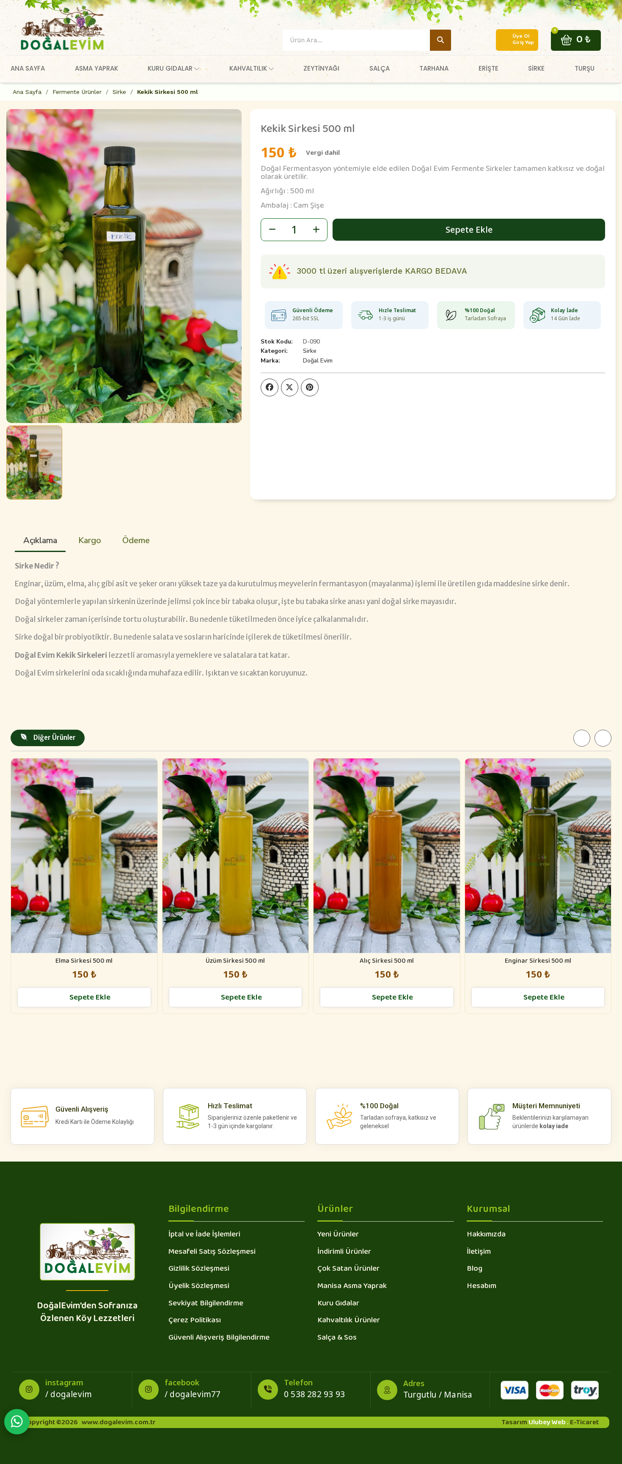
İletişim (479, 1252)
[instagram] (29, 1389)
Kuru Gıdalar (338, 1304)
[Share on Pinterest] (310, 387)
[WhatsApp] (17, 1421)
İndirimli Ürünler (344, 1252)
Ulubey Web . (548, 1422)
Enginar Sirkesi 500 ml (538, 961)
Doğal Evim (318, 361)
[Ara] (440, 40)
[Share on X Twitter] (290, 387)
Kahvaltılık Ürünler (348, 1321)
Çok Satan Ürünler (348, 1269)
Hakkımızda (486, 1235)
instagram (64, 1382)
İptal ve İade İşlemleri (204, 1235)
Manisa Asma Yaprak (352, 1287)
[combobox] (350, 40)
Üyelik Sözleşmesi (198, 1287)
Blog (474, 1269)
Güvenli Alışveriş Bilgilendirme (219, 1338)
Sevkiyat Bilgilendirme (205, 1304)
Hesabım (481, 1287)
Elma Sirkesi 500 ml (84, 961)
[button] (575, 40)
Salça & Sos (337, 1338)
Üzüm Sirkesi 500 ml (235, 961)
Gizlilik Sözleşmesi (198, 1269)
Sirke (310, 351)
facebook (182, 1382)
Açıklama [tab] (40, 540)
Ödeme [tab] (136, 540)
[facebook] (148, 1389)
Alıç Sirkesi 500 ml (387, 961)
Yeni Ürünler (338, 1235)
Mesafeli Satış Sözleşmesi (212, 1252)
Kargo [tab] (89, 540)
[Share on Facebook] (269, 387)
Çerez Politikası (194, 1321)
